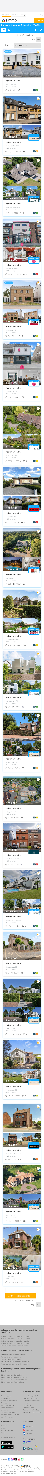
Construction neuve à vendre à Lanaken (15, 1364)
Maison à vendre (13, 81)
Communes (22, 1472)
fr (41, 15)
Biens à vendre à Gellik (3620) (12, 1375)
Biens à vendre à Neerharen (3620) (14, 1377)
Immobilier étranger (18, 15)
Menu (40, 20)
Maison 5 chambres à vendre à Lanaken (15, 1343)
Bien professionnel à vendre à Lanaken (15, 1362)
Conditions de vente (21, 1470)
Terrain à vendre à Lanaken (11, 1359)
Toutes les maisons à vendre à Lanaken (15, 1346)
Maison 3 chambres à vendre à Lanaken (15, 1339)
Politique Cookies (23, 1468)
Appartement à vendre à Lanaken (13, 1355)
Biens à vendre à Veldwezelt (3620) (14, 1380)
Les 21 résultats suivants (19, 1296)
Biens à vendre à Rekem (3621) (12, 1382)
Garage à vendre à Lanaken (11, 1357)
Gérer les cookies (7, 1470)
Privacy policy (34, 1468)
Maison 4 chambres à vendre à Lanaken (15, 1341)
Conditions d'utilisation (9, 1468)
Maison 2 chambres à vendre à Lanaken (15, 1336)
